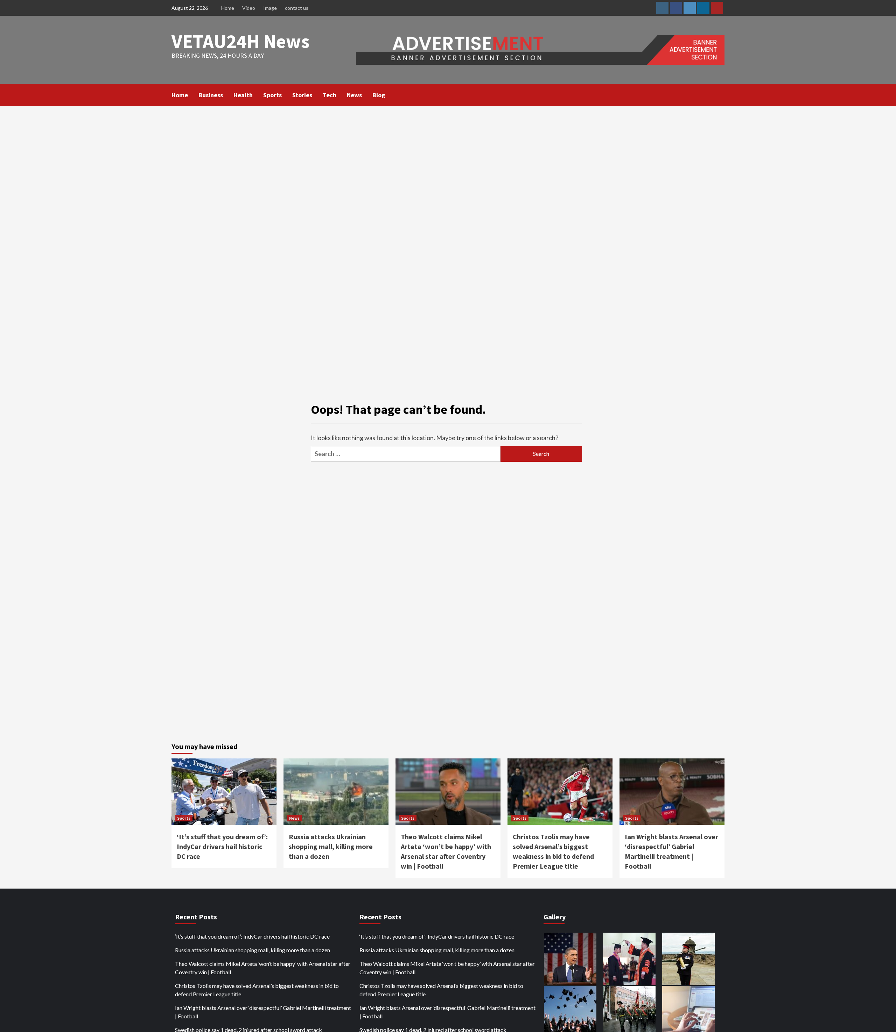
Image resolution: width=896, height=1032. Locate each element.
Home (227, 8)
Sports (272, 95)
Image (270, 8)
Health (243, 95)
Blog (378, 95)
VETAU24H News (241, 41)
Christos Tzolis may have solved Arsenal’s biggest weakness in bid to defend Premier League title (257, 989)
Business (210, 95)
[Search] (720, 94)
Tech (329, 95)
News (354, 95)
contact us (296, 8)
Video (248, 8)
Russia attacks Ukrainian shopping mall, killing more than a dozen (331, 846)
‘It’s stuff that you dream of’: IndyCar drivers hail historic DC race (222, 846)
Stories (302, 95)
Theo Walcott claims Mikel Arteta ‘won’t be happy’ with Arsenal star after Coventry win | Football (262, 967)
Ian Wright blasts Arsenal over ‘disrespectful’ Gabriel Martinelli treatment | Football (263, 1011)
